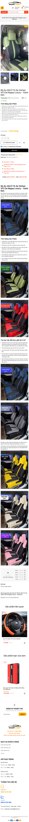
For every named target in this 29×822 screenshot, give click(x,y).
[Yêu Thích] (19, 142)
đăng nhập (7, 597)
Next (24, 48)
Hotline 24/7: (3, 789)
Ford (12, 98)
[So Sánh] (24, 142)
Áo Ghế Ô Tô (15, 157)
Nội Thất (9, 157)
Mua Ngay (14, 150)
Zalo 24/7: (3, 800)
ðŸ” (25, 68)
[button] (2, 7)
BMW (9, 98)
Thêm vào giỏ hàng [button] (25, 643)
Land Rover (16, 98)
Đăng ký (16, 8)
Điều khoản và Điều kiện (15, 146)
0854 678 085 (11, 177)
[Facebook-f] (14, 705)
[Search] (26, 12)
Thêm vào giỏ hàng (10, 142)
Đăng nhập (17, 7)
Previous (4, 48)
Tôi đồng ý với (11, 146)
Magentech (15, 817)
